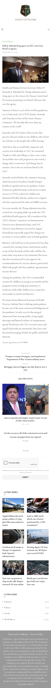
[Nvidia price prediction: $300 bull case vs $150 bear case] (38, 567)
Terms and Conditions (18, 634)
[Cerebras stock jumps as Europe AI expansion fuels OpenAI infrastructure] (13, 536)
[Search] (48, 29)
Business (26, 601)
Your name (25, 441)
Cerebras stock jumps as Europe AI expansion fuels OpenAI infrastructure (12, 551)
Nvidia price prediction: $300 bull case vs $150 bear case (37, 581)
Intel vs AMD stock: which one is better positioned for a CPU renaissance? (36, 520)
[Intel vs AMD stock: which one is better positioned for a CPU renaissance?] (38, 505)
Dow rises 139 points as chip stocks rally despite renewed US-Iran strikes (12, 581)
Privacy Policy (36, 634)
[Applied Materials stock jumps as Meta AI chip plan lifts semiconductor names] (13, 505)
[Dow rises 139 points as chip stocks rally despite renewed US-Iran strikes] (13, 567)
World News (26, 619)
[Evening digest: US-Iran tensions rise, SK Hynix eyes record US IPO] (38, 536)
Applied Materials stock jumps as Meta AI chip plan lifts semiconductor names (13, 520)
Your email (25, 450)
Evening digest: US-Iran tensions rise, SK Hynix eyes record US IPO (37, 550)
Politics (26, 607)
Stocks (26, 613)
